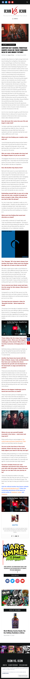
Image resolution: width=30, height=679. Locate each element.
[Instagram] (18, 536)
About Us (5, 665)
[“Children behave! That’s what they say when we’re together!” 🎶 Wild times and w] (19, 649)
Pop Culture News (23, 665)
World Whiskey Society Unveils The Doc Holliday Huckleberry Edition (14, 632)
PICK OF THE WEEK (15, 610)
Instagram (4, 494)
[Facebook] (12, 536)
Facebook (14, 492)
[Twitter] (14, 536)
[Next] (28, 554)
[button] (15, 18)
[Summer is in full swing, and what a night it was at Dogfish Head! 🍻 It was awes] (11, 649)
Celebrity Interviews (9, 44)
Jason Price (11, 55)
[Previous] (1, 554)
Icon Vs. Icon (15, 661)
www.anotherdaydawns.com (11, 488)
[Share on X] (28, 335)
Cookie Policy (5, 673)
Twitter (19, 492)
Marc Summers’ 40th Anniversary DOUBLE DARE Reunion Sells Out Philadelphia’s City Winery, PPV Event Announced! (15, 568)
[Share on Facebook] (28, 339)
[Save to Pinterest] (28, 342)
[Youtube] (16, 536)
